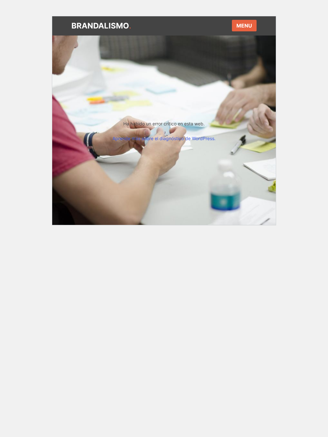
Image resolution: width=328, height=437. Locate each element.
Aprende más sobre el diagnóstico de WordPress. (164, 138)
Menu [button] (244, 25)
